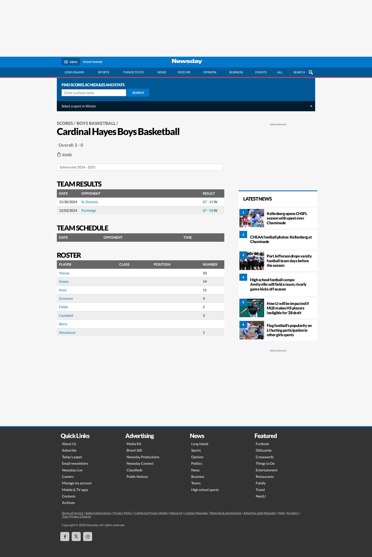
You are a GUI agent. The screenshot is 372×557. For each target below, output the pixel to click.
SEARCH (299, 72)
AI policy (293, 513)
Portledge (88, 210)
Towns (196, 483)
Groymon (66, 298)
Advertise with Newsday (259, 513)
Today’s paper (72, 457)
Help (281, 513)
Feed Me (184, 72)
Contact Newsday (196, 513)
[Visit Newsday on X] (76, 536)
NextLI (261, 496)
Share (67, 154)
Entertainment (266, 470)
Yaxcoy (64, 273)
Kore (62, 290)
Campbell (66, 315)
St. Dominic (89, 202)
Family (261, 483)
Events (261, 72)
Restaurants (265, 476)
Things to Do (265, 463)
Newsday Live (72, 470)
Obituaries (264, 450)
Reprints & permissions (225, 513)
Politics (196, 463)
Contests (69, 496)
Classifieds (135, 470)
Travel (260, 490)
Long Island (74, 72)
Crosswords (265, 457)
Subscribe (69, 450)
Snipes (64, 281)
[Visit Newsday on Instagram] (87, 536)
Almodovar (67, 332)
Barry (63, 324)
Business (236, 72)
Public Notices (137, 476)
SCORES (65, 123)
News (161, 72)
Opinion (209, 72)
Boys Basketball (96, 123)
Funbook (262, 444)
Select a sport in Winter (79, 106)
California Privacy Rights (151, 513)
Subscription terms (98, 513)
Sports (103, 72)
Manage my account (77, 483)
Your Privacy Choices (76, 516)
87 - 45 (208, 202)
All (279, 72)
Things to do (133, 72)
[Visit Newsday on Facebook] (64, 536)
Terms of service (72, 513)
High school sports (205, 490)
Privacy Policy (122, 513)
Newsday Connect (140, 463)
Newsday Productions (143, 457)
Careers (68, 476)
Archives (68, 503)
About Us (69, 444)
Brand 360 (134, 450)
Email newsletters (75, 463)
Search (138, 92)
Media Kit (134, 444)
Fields (63, 307)
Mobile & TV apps (75, 490)
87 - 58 (208, 210)
